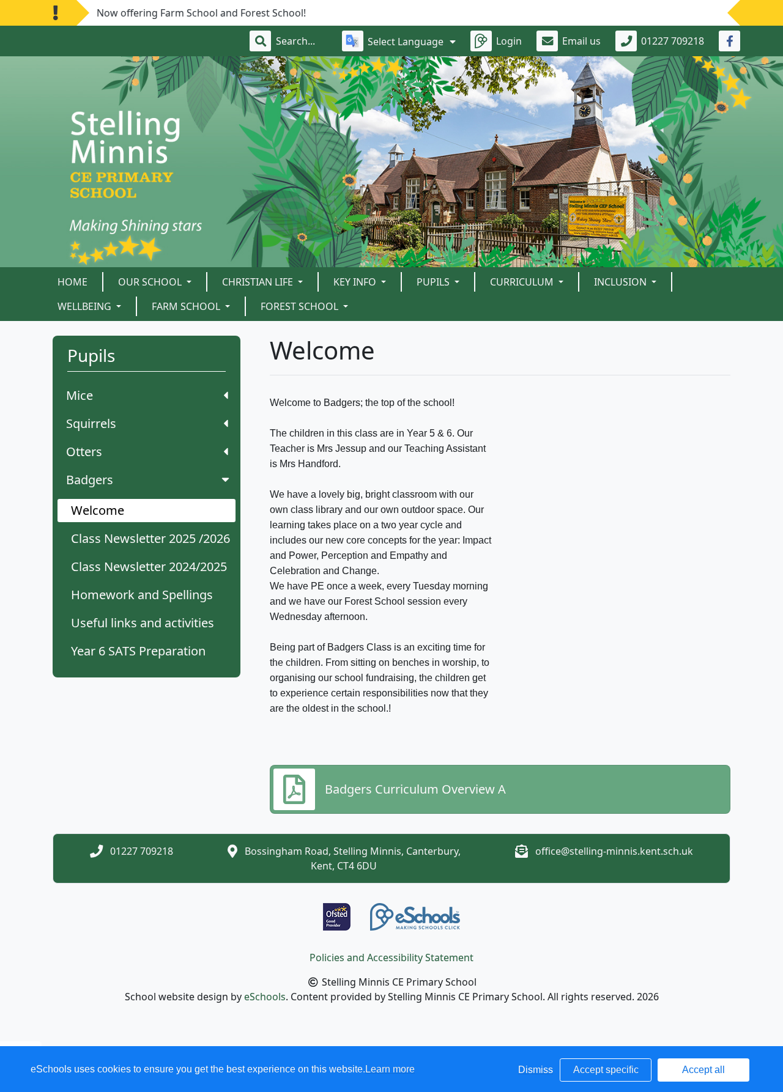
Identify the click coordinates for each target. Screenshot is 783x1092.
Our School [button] (151, 282)
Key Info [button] (356, 282)
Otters (84, 451)
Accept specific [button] (606, 1069)
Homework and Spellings (142, 594)
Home (72, 282)
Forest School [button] (301, 306)
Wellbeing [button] (86, 306)
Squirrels (91, 423)
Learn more (390, 1069)
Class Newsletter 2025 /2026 (150, 538)
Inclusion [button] (621, 282)
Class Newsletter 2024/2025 (149, 566)
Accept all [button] (703, 1069)
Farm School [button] (187, 306)
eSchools (265, 996)
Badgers (89, 479)
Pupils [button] (434, 282)
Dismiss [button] (535, 1069)
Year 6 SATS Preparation (138, 651)
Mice (79, 395)
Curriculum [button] (523, 282)
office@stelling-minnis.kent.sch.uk (614, 851)
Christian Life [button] (258, 282)
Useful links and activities (142, 622)
